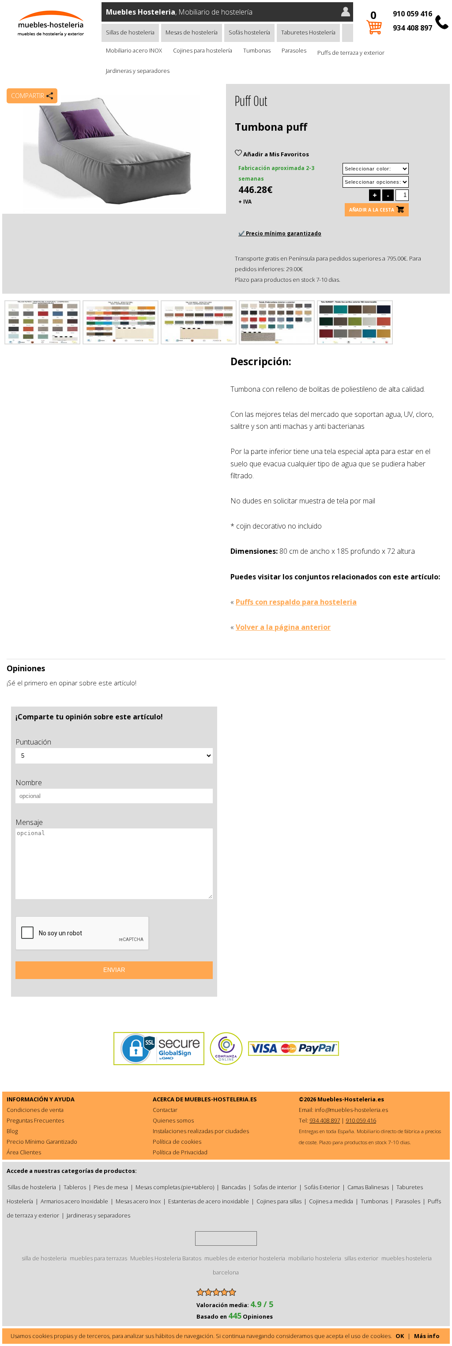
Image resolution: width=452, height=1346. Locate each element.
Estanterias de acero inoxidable (208, 1201)
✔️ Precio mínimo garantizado (279, 233)
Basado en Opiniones (234, 1316)
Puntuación (33, 742)
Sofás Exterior (322, 1187)
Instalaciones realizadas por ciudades (201, 1131)
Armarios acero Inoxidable (74, 1201)
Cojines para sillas (278, 1201)
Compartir (27, 95)
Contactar (165, 1110)
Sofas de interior (275, 1187)
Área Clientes (24, 1152)
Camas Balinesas (368, 1187)
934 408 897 (412, 28)
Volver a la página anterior (283, 627)
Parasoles (294, 50)
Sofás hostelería (249, 32)
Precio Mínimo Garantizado (42, 1142)
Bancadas (234, 1187)
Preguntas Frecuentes (35, 1120)
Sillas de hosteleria (130, 32)
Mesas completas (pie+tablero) (175, 1187)
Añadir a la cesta (371, 210)
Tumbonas (257, 50)
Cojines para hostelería (202, 50)
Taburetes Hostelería (308, 32)
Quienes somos (173, 1120)
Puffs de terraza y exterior (350, 53)
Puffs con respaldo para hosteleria (296, 602)
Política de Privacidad (180, 1152)
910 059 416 (412, 14)
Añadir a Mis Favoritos (275, 154)
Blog (12, 1131)
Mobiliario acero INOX (134, 50)
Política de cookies (177, 1142)
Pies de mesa (111, 1187)
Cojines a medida (331, 1201)
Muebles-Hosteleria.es (350, 1099)
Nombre (28, 782)
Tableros (75, 1187)
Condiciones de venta (35, 1110)
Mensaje (29, 822)
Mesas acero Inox (138, 1201)
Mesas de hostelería (192, 32)
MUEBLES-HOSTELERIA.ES (221, 1099)
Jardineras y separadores (138, 71)
